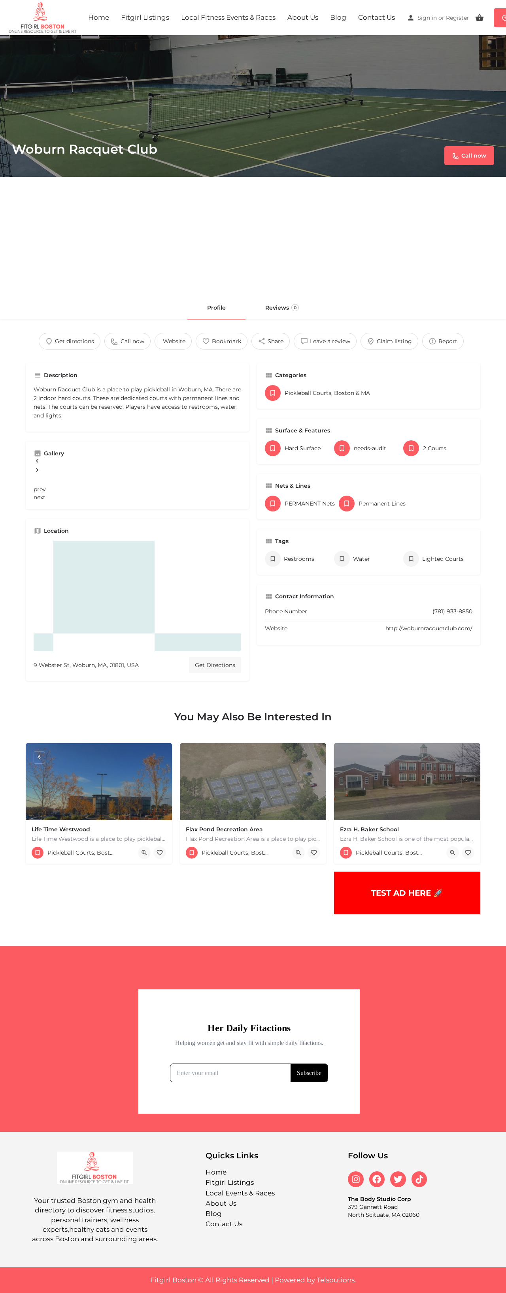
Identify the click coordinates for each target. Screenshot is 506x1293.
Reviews (280, 307)
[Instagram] (356, 1179)
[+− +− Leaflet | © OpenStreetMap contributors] (137, 596)
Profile (216, 307)
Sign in (427, 17)
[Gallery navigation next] (37, 471)
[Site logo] (44, 17)
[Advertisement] (253, 236)
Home (98, 17)
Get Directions (215, 665)
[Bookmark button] (159, 852)
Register (457, 17)
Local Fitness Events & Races (228, 17)
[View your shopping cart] (479, 17)
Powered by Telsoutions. (315, 1280)
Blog (338, 17)
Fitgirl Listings (145, 17)
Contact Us (376, 17)
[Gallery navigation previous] (37, 462)
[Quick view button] (144, 852)
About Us (302, 17)
